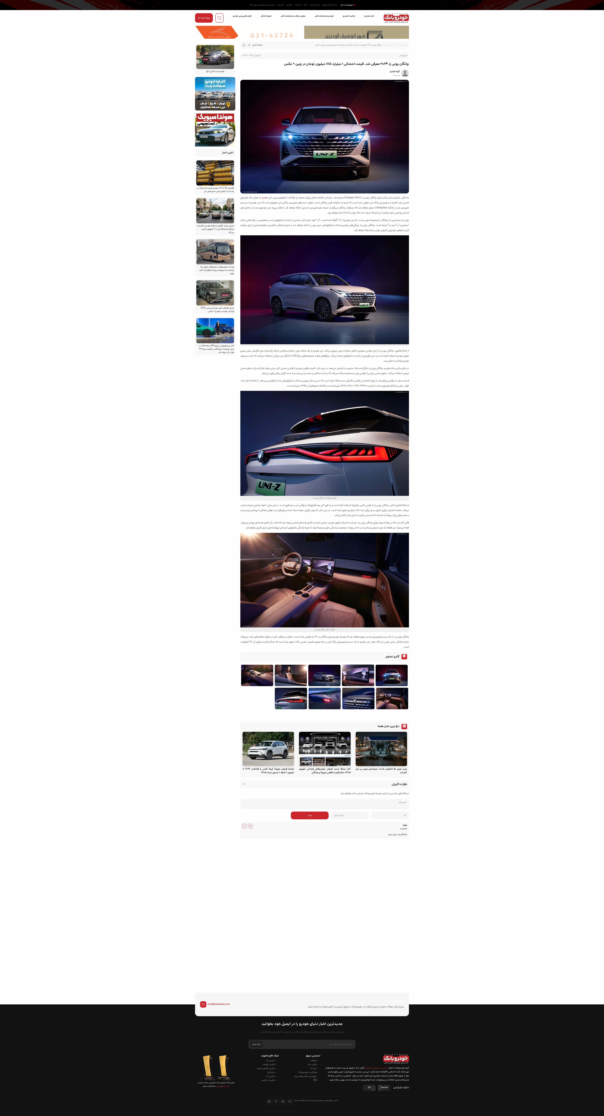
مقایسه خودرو (349, 16)
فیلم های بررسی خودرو (242, 16)
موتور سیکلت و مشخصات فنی (293, 16)
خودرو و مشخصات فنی (324, 16)
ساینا (306, 5)
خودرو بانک (402, 45)
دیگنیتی (289, 5)
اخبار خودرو (369, 16)
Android (384, 1087)
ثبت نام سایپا (315, 5)
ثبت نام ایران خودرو (329, 5)
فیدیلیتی (280, 5)
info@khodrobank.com (219, 1004)
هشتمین (225, 1086)
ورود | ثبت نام (204, 18)
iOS (369, 1087)
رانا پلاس (298, 5)
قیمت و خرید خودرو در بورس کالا (262, 5)
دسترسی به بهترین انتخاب (376, 1068)
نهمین (218, 1086)
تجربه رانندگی (266, 16)
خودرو (265, 198)
